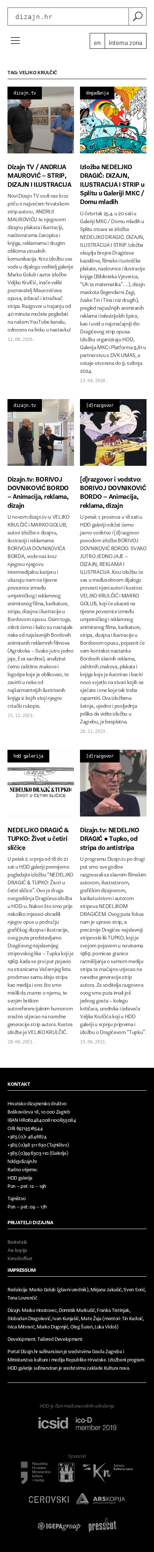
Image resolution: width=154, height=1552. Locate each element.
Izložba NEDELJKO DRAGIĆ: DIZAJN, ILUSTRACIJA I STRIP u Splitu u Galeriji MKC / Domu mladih (112, 183)
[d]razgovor (99, 405)
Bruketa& (17, 1240)
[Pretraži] (138, 17)
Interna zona (125, 41)
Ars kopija (17, 1248)
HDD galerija (28, 756)
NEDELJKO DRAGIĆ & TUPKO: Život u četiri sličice (38, 837)
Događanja (97, 93)
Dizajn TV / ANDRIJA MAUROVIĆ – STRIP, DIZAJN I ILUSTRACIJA (39, 174)
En (97, 41)
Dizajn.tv (24, 93)
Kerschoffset (20, 1257)
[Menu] (14, 40)
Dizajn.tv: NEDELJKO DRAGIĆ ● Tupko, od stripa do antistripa (109, 837)
